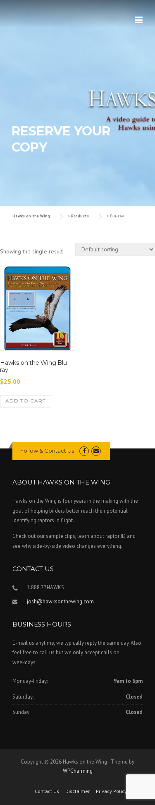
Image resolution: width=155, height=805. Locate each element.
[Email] (96, 450)
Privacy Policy (111, 791)
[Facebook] (84, 450)
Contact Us (47, 791)
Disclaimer (77, 791)
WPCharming (78, 770)
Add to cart (25, 401)
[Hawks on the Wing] (19, 11)
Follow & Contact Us (47, 450)
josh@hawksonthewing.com (60, 601)
